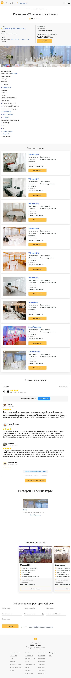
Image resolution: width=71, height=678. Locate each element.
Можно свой (7, 87)
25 (23, 39)
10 (16, 39)
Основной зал (34, 352)
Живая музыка (7, 131)
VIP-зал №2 (33, 179)
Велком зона (7, 111)
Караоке (28, 670)
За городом (29, 655)
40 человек (41, 667)
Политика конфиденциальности (35, 647)
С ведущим (29, 673)
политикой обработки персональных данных (41, 626)
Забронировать (37, 170)
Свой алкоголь (30, 658)
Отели (12, 670)
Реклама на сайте (35, 649)
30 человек (41, 664)
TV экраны (6, 117)
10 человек (41, 655)
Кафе (11, 658)
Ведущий (6, 134)
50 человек (41, 670)
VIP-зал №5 (33, 228)
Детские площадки (16, 664)
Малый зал (33, 302)
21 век (25, 509)
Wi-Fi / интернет (8, 114)
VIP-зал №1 (33, 278)
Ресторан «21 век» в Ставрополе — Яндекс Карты (35, 475)
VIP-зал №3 (33, 154)
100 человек (42, 673)
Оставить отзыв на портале (35, 480)
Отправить (10, 626)
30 (25, 39)
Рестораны (13, 655)
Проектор (28, 661)
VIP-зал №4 (33, 204)
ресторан (14, 73)
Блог (50, 655)
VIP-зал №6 (33, 253)
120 (28, 39)
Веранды (12, 661)
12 (20, 39)
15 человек (41, 658)
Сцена (27, 667)
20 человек (41, 661)
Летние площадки (16, 667)
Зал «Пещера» (34, 327)
